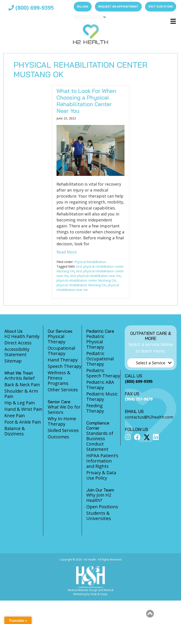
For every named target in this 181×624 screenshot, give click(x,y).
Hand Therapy (63, 360)
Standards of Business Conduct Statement (99, 441)
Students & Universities (98, 515)
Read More (67, 252)
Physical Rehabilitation (90, 262)
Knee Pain (14, 416)
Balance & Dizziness (14, 431)
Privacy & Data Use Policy (101, 475)
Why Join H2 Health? (98, 497)
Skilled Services (63, 430)
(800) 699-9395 (34, 7)
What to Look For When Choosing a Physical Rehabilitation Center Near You (86, 100)
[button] (150, 614)
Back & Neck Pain (22, 385)
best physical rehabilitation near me (95, 276)
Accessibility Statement (16, 351)
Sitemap (13, 361)
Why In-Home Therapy (62, 421)
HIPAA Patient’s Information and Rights (102, 461)
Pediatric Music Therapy (102, 396)
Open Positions (102, 507)
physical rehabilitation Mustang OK (81, 285)
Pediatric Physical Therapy (95, 341)
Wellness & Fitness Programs (59, 378)
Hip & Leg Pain (19, 403)
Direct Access (18, 343)
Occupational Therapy (61, 350)
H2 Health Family (22, 336)
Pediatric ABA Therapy (100, 384)
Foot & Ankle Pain (22, 422)
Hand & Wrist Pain (23, 409)
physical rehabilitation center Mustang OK (86, 280)
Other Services (63, 390)
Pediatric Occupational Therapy (100, 358)
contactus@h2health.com (149, 417)
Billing (82, 6)
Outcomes (58, 437)
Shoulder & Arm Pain (21, 393)
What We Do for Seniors (64, 409)
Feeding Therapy (95, 408)
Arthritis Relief (19, 378)
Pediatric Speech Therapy (103, 373)
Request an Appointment (118, 6)
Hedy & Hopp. (99, 594)
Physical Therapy (56, 339)
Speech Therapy (64, 366)
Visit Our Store (160, 6)
